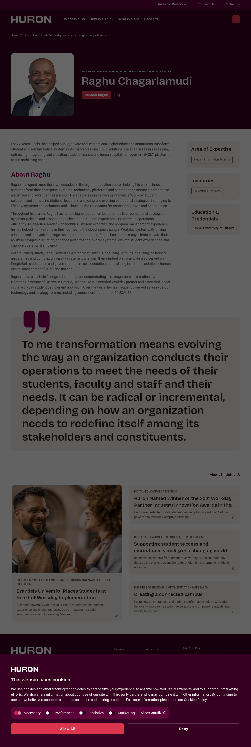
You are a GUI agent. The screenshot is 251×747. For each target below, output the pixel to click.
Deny (183, 728)
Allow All (67, 728)
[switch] (27, 713)
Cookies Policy (195, 700)
